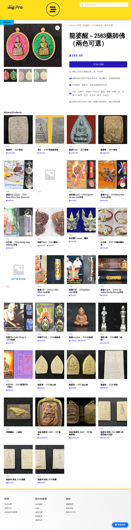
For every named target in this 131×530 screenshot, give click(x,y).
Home (72, 25)
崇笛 (79, 25)
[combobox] (105, 5)
